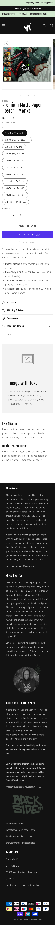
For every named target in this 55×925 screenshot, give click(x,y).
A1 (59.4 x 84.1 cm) (15, 181)
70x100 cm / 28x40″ (15, 195)
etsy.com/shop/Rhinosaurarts (20, 842)
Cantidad (6, 208)
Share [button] (8, 334)
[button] (3, 25)
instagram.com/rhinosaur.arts (20, 829)
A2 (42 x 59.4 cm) (14, 167)
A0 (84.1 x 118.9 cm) (16, 202)
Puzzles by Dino (23, 919)
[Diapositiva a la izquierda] (20, 95)
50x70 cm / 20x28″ (15, 174)
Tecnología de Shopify (35, 919)
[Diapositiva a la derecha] (34, 95)
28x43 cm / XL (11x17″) (17, 139)
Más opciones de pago (27, 242)
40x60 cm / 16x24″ (15, 160)
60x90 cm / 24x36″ (15, 188)
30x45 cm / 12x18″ (15, 153)
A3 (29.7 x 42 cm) (14, 146)
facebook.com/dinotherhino (19, 836)
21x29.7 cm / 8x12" (15, 133)
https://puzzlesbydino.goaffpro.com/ (23, 786)
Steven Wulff (12, 859)
